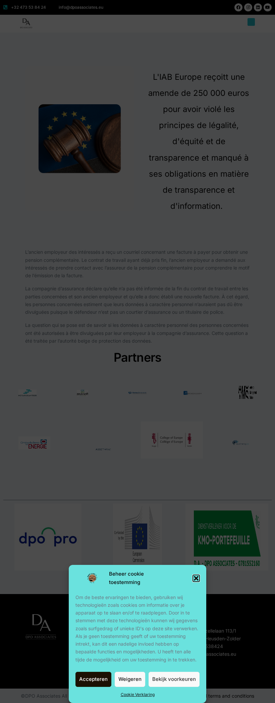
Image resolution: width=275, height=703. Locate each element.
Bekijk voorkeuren (174, 679)
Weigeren (130, 679)
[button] (196, 578)
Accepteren (93, 679)
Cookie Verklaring (138, 694)
